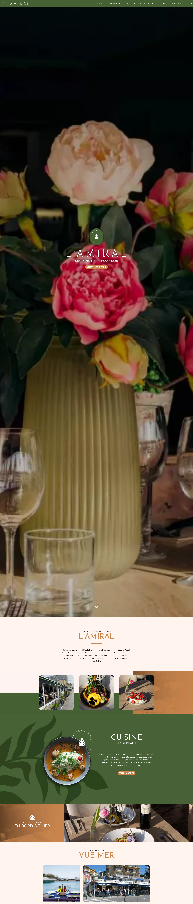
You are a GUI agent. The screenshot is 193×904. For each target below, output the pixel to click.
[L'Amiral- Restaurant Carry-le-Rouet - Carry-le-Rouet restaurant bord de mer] (96, 692)
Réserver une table (96, 267)
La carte (127, 3)
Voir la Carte (126, 773)
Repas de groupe (168, 3)
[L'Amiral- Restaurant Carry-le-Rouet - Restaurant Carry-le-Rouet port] (128, 823)
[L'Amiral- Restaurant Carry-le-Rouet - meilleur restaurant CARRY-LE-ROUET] (66, 759)
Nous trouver (185, 3)
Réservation (139, 3)
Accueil (100, 3)
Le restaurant (113, 3)
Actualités (152, 3)
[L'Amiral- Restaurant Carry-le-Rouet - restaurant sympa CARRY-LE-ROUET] (56, 692)
